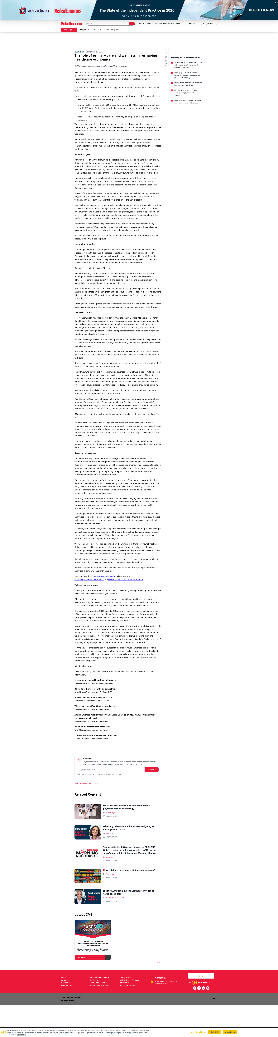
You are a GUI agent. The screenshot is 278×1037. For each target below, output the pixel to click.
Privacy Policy (125, 977)
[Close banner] (275, 2)
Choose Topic (68, 30)
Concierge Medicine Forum (96, 30)
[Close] (274, 1032)
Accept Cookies (230, 1032)
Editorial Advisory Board (100, 977)
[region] (139, 1032)
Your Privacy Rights (127, 985)
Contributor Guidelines (99, 985)
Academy (158, 24)
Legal (96, 783)
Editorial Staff (66, 985)
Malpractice (119, 30)
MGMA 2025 (110, 30)
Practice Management (83, 783)
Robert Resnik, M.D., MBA (115, 898)
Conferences (167, 24)
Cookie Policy (21, 1035)
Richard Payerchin (112, 813)
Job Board (94, 980)
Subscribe (150, 770)
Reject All (214, 1032)
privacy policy (118, 774)
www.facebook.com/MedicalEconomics (125, 579)
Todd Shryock (110, 833)
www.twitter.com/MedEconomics (89, 579)
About (63, 977)
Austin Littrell (110, 857)
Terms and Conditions (99, 983)
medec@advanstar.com (105, 576)
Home (214, 999)
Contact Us (65, 983)
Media (148, 24)
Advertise (65, 980)
